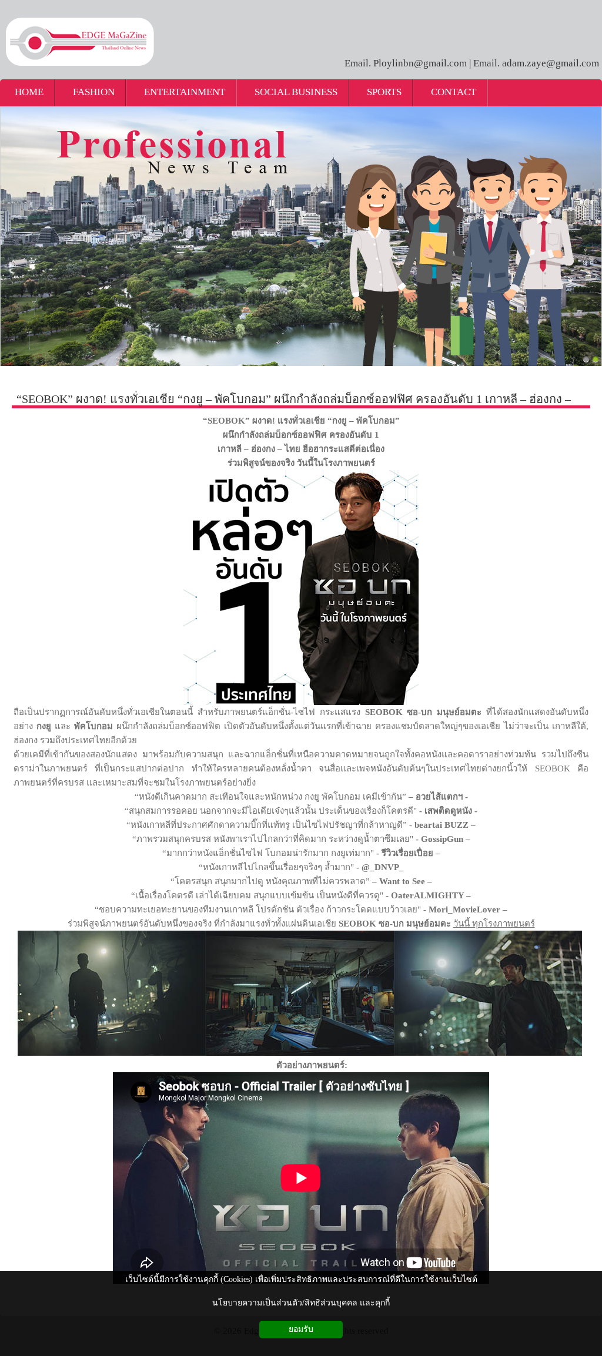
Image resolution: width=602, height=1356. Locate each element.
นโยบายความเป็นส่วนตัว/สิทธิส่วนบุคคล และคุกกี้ (301, 1302)
